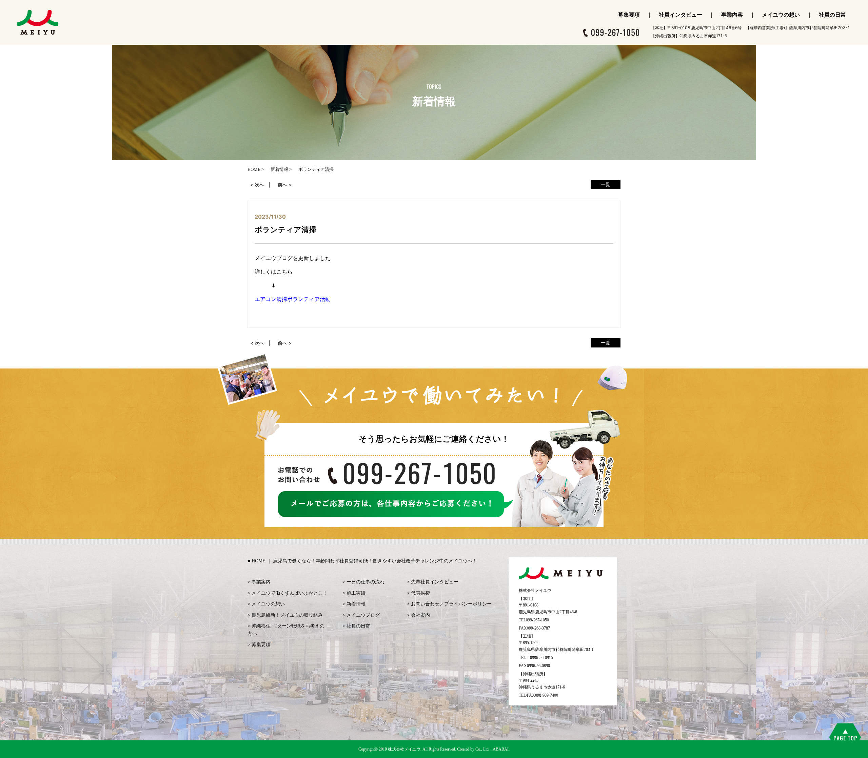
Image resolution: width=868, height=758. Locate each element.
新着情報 (356, 603)
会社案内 (420, 615)
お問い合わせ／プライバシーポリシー (451, 603)
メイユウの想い (781, 14)
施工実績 (356, 593)
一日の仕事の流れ (365, 581)
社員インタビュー (680, 14)
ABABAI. (501, 749)
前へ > (285, 184)
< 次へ (257, 184)
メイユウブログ (363, 615)
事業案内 (261, 581)
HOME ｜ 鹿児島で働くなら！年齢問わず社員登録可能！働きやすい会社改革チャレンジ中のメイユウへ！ (364, 560)
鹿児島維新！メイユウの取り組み (287, 615)
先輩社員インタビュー (434, 581)
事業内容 (732, 14)
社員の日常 (832, 14)
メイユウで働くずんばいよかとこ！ (290, 593)
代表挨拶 (420, 593)
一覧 (605, 184)
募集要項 (629, 14)
